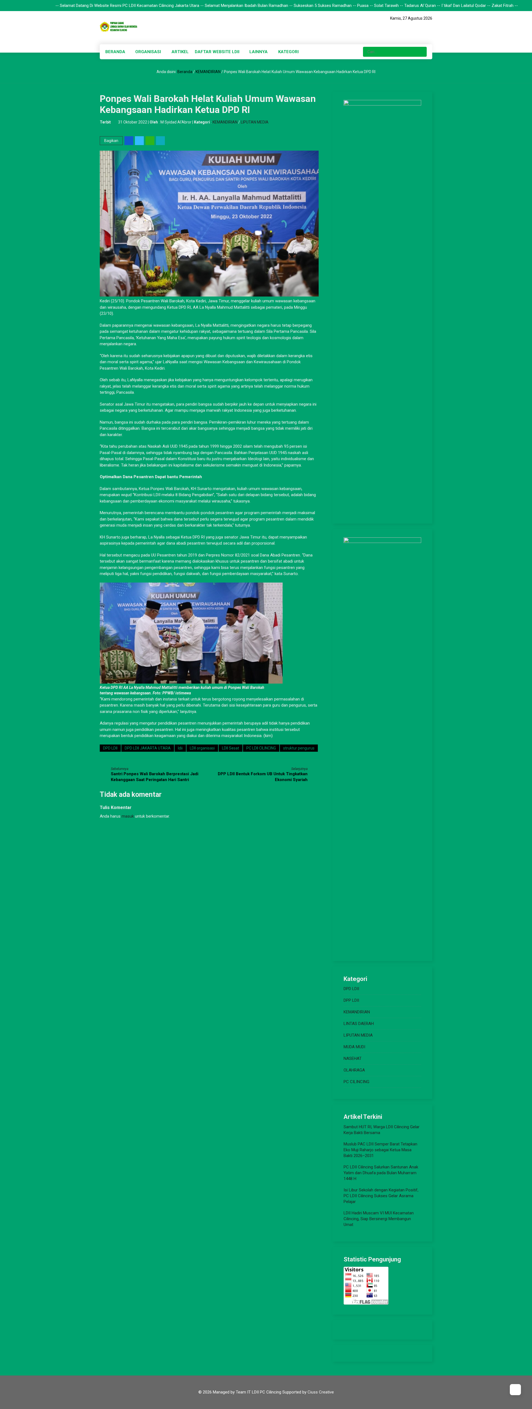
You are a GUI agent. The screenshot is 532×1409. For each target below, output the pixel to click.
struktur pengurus (298, 748)
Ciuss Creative (321, 1392)
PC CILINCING (356, 1081)
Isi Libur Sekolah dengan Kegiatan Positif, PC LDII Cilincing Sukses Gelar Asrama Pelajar (381, 1196)
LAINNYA (258, 51)
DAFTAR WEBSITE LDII (217, 51)
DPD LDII (110, 748)
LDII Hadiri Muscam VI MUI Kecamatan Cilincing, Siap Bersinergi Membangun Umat (379, 1218)
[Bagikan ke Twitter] (140, 140)
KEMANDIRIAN (208, 71)
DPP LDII (351, 1000)
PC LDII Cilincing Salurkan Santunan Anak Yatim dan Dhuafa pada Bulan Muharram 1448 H (381, 1173)
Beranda (184, 71)
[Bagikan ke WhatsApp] (150, 140)
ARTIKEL (180, 51)
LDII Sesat (230, 748)
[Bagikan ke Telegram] (161, 140)
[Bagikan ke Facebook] (129, 140)
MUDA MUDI (354, 1046)
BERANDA (115, 51)
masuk (128, 816)
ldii (180, 748)
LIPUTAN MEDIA (254, 122)
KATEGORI (288, 51)
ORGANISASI (148, 51)
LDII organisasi (202, 748)
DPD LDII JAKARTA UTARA (148, 748)
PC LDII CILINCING (261, 748)
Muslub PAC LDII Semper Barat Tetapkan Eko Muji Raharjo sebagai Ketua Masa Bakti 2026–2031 (380, 1150)
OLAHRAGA (354, 1070)
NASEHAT (353, 1058)
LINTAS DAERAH (359, 1023)
